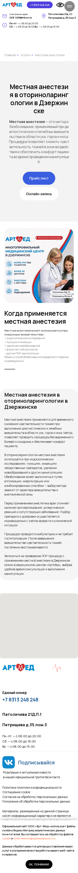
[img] (12, 4)
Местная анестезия (50, 55)
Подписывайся (36, 762)
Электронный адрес (18, 14)
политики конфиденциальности (34, 838)
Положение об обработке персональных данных (36, 801)
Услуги (25, 55)
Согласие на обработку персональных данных (35, 797)
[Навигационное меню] (69, 6)
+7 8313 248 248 (20, 699)
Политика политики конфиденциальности (32, 788)
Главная (10, 55)
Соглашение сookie (16, 792)
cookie (6, 838)
